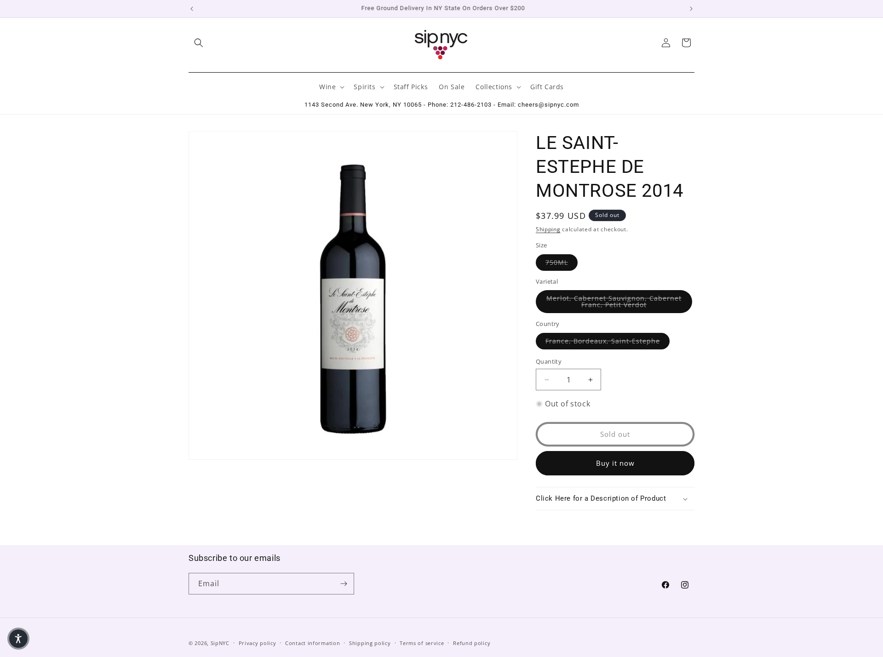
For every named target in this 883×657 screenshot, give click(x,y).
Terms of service (422, 643)
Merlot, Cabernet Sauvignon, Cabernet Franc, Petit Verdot (619, 301)
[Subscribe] (343, 583)
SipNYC (220, 643)
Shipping (548, 229)
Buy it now (615, 463)
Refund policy (471, 643)
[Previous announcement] (192, 8)
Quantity (549, 361)
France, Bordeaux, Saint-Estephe (607, 340)
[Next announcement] (691, 8)
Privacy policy (257, 643)
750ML (561, 262)
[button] (199, 43)
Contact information (312, 643)
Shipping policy (370, 643)
